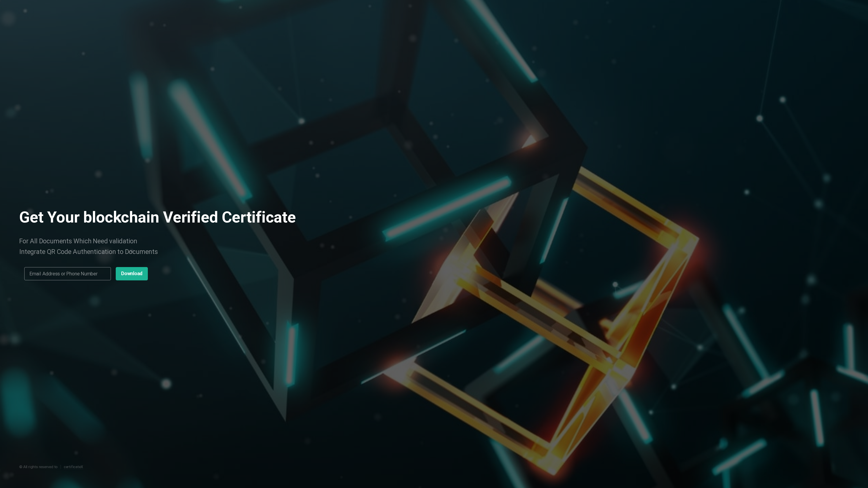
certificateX (73, 467)
